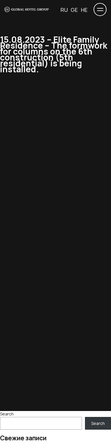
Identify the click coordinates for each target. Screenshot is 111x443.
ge (74, 9)
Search (7, 414)
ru (64, 9)
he (84, 9)
